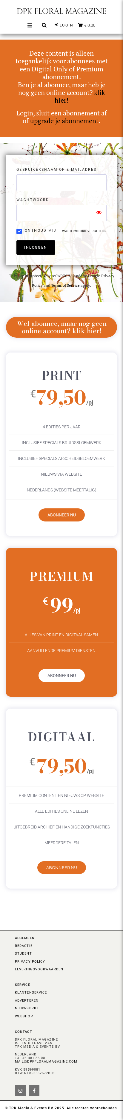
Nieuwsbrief (27, 1008)
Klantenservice (31, 992)
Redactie (24, 946)
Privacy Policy (30, 962)
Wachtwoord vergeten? (84, 231)
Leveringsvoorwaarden (39, 969)
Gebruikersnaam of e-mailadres (56, 170)
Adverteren (27, 1000)
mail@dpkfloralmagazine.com (46, 1061)
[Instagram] (20, 1090)
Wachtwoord (32, 200)
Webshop (24, 1016)
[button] (29, 25)
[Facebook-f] (34, 1090)
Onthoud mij (40, 230)
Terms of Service (65, 285)
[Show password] (99, 213)
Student (23, 953)
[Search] (44, 25)
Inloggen (35, 247)
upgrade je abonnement (64, 120)
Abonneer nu (61, 515)
